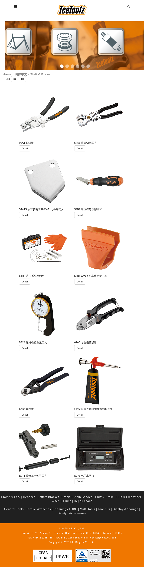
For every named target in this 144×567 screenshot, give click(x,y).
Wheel (56, 501)
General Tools (14, 509)
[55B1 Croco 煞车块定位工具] (99, 247)
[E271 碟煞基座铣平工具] (44, 447)
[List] (14, 78)
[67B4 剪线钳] (44, 381)
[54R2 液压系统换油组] (44, 247)
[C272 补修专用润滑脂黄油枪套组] (99, 381)
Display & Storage (125, 509)
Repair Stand (83, 501)
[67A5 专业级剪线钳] (99, 314)
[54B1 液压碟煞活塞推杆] (99, 181)
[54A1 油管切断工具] (99, 114)
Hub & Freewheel (128, 497)
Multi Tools (87, 509)
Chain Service (83, 497)
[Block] (22, 78)
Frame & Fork (10, 497)
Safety (62, 513)
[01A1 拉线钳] (44, 114)
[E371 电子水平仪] (99, 447)
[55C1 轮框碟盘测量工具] (44, 314)
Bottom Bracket (48, 497)
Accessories (77, 513)
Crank (65, 497)
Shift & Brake (104, 497)
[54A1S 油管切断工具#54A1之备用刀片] (44, 181)
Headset (29, 497)
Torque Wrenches (38, 509)
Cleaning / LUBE (65, 509)
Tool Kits (104, 509)
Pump (67, 501)
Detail (24, 148)
